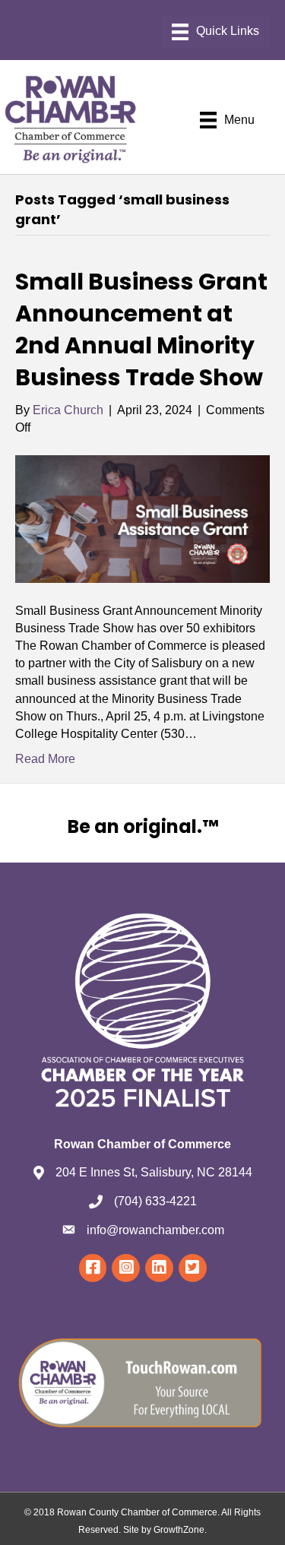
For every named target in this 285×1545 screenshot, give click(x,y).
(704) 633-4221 (155, 1201)
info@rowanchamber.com (155, 1230)
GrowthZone (179, 1529)
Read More (45, 758)
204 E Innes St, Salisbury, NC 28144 (153, 1172)
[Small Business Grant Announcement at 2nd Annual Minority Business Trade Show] (142, 517)
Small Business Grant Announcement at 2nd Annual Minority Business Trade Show (141, 329)
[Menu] (215, 32)
